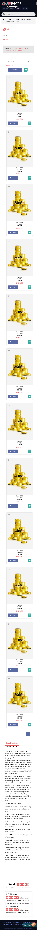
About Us (21, 926)
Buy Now (15, 69)
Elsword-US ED (11, 746)
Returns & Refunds (7, 924)
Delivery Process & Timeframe (22, 924)
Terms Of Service (7, 922)
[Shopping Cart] (26, 70)
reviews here (27, 887)
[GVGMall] (11, 3)
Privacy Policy (17, 922)
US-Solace (6, 39)
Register (12, 8)
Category (9, 19)
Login (6, 8)
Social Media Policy (27, 922)
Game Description (12, 743)
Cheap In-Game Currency (23, 19)
